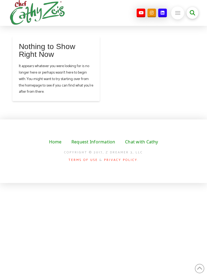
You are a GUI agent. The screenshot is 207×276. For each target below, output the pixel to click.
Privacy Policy (120, 160)
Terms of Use (83, 160)
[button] (177, 12)
